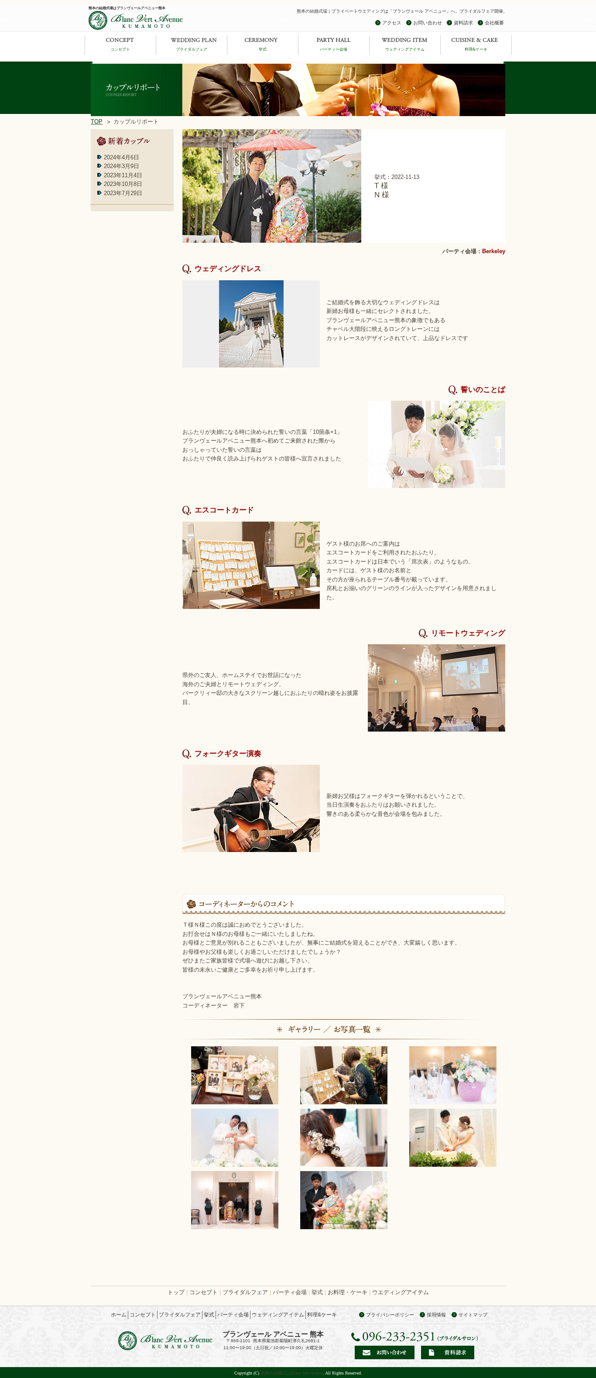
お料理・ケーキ (347, 1292)
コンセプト (120, 49)
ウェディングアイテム (405, 49)
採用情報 (436, 1314)
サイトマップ (473, 1314)
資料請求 (463, 22)
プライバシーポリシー (390, 1314)
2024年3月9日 (121, 166)
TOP (97, 121)
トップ (176, 1292)
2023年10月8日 (123, 184)
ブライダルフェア (191, 49)
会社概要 (494, 22)
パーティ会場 (290, 1292)
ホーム (119, 1315)
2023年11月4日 (123, 175)
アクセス (391, 22)
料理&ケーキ (476, 49)
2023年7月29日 (123, 193)
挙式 (263, 49)
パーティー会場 (333, 49)
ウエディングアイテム (400, 1292)
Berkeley (493, 251)
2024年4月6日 (121, 157)
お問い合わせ (427, 22)
